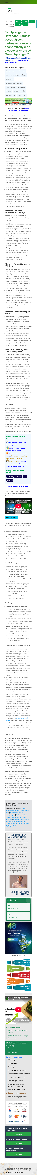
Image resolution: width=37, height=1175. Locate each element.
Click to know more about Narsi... (20, 892)
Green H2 (25, 23)
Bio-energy (18, 23)
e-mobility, (23, 456)
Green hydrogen (23, 60)
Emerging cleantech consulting (17, 1070)
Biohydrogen (11, 815)
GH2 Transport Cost (16, 813)
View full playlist (11, 517)
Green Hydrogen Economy (15, 1080)
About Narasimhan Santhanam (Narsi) (17, 835)
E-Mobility (10, 476)
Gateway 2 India (14, 462)
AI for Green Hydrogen (14, 817)
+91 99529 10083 (13, 908)
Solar (32, 21)
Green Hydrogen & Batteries (16, 823)
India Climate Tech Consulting (14, 1172)
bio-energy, (15, 456)
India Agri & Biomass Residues (16, 1139)
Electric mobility (12, 1063)
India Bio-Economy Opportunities (17, 1097)
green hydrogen (16, 458)
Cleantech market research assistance (19, 1074)
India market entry (13, 1052)
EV (8, 1048)
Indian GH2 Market (22, 815)
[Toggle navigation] (6, 2)
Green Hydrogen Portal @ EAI (19, 109)
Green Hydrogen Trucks (19, 821)
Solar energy (11, 1060)
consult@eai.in (12, 917)
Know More (18, 1134)
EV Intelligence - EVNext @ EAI (16, 1077)
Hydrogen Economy (11, 62)
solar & (8, 458)
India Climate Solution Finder (16, 1090)
